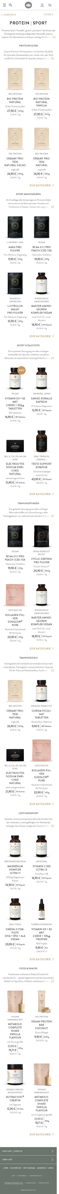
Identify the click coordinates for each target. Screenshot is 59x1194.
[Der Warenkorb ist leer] (49, 5)
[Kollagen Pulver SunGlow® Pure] (15, 595)
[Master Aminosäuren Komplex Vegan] (41, 283)
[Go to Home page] (28, 5)
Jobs (6, 1168)
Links (51, 1168)
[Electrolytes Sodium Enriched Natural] (15, 441)
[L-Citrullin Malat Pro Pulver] (15, 283)
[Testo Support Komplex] (41, 441)
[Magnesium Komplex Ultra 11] (15, 846)
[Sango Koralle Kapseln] (41, 378)
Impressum (31, 1183)
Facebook (16, 1168)
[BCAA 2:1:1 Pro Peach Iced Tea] (41, 227)
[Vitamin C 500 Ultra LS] (41, 846)
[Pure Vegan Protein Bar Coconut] (41, 1001)
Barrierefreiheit (28, 1190)
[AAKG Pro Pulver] (15, 227)
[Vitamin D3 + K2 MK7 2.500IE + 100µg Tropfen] (41, 909)
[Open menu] (4, 5)
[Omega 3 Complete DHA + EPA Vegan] (15, 909)
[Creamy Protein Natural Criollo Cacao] (15, 138)
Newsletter (44, 1183)
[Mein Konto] (42, 5)
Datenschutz (36, 1176)
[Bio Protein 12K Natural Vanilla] (41, 78)
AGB (13, 1176)
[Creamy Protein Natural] (41, 138)
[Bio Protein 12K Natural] (15, 78)
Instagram (29, 1168)
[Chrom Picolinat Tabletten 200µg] (41, 691)
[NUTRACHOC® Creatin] (15, 1074)
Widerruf (22, 1176)
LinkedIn (41, 1168)
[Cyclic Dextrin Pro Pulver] (41, 536)
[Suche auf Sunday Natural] (10, 5)
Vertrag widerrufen (14, 1183)
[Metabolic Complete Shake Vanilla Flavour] (15, 1001)
